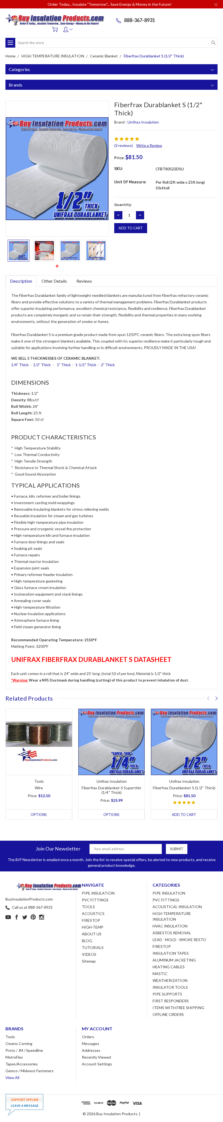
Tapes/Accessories (21, 1064)
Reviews (84, 280)
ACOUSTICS (93, 913)
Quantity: (123, 205)
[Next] (216, 698)
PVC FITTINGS (95, 900)
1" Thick (64, 364)
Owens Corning (18, 1043)
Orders (88, 1036)
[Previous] (208, 698)
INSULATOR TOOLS (170, 987)
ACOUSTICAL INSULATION (177, 906)
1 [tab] (57, 266)
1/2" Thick (42, 364)
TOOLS (88, 906)
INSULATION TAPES (171, 953)
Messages (90, 1043)
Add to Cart (184, 814)
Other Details (54, 280)
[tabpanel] (18, 250)
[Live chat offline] (24, 1105)
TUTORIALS (93, 947)
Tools (10, 1036)
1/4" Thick (20, 364)
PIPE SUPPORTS (167, 994)
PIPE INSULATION (98, 893)
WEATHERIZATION (170, 980)
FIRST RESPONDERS (171, 1000)
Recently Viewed (96, 1057)
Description (21, 280)
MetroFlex (14, 1057)
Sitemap (89, 961)
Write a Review (149, 145)
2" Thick (108, 364)
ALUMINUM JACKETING (174, 960)
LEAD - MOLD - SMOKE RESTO (179, 939)
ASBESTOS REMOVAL (172, 932)
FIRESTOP (91, 920)
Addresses (91, 1050)
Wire (39, 787)
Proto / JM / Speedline (24, 1050)
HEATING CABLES (169, 966)
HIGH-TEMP (92, 927)
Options (39, 814)
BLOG (87, 940)
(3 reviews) (123, 145)
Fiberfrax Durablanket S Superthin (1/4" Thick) (111, 790)
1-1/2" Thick (85, 364)
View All (12, 1077)
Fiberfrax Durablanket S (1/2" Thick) (184, 787)
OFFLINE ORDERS (168, 1014)
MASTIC (160, 973)
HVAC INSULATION (170, 926)
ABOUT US (91, 934)
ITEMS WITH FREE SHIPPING (178, 1007)
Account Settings (97, 1064)
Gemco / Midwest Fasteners (29, 1070)
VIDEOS (89, 954)
